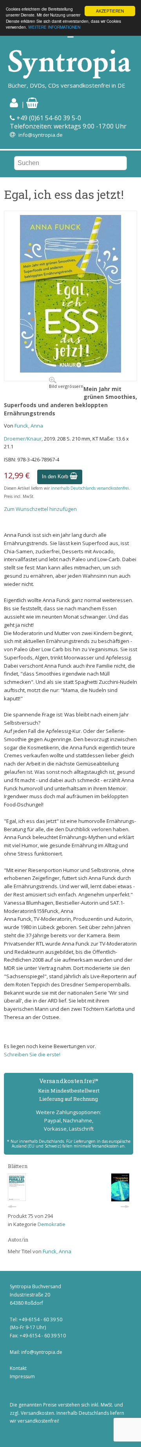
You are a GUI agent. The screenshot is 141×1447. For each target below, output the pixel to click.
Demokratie (51, 1224)
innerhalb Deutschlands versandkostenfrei (90, 488)
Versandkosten (37, 1413)
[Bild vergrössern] (70, 370)
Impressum (22, 1376)
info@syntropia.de (40, 134)
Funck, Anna (28, 425)
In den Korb (56, 476)
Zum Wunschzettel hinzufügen (40, 508)
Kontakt (18, 1368)
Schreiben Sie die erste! (32, 1054)
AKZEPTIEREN (110, 11)
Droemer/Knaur (23, 438)
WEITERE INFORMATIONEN (54, 27)
